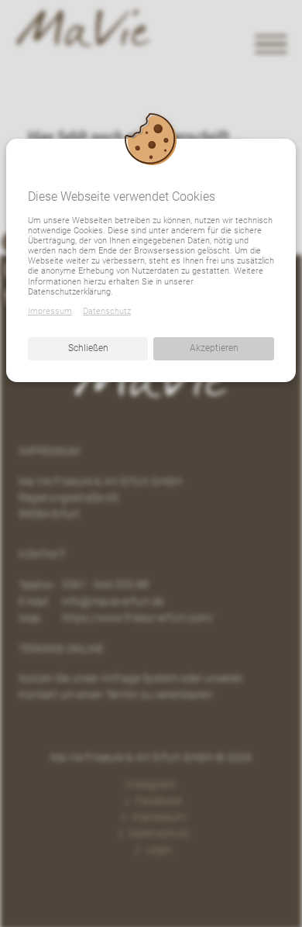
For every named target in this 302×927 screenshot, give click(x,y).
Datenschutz (107, 311)
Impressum (50, 311)
